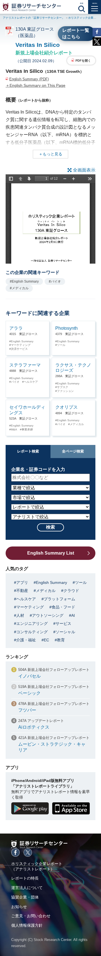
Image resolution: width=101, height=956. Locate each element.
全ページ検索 (73, 451)
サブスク (62, 387)
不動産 (22, 590)
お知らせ (19, 906)
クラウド (71, 590)
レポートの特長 (25, 878)
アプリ (22, 582)
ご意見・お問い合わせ (30, 916)
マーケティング (21, 344)
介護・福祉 (26, 640)
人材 (20, 615)
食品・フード (63, 607)
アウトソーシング (47, 615)
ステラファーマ (25, 365)
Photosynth (66, 328)
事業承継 (27, 429)
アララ (16, 328)
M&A (14, 429)
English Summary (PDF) (29, 79)
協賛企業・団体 (25, 897)
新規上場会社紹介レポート (44, 53)
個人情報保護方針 (27, 925)
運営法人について (27, 887)
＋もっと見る (50, 154)
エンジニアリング (32, 623)
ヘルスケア (31, 381)
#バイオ (55, 281)
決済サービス (19, 348)
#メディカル (19, 288)
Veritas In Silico (37, 45)
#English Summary (24, 281)
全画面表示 (84, 170)
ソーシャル (65, 632)
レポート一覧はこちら (75, 33)
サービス (63, 623)
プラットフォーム (59, 599)
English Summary (22, 341)
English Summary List (50, 553)
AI (73, 615)
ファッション (65, 390)
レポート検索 (28, 451)
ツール (61, 344)
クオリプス (66, 407)
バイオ (15, 381)
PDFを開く (83, 60)
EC (46, 640)
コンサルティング (32, 632)
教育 (61, 640)
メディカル (77, 424)
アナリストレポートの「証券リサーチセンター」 (34, 17)
